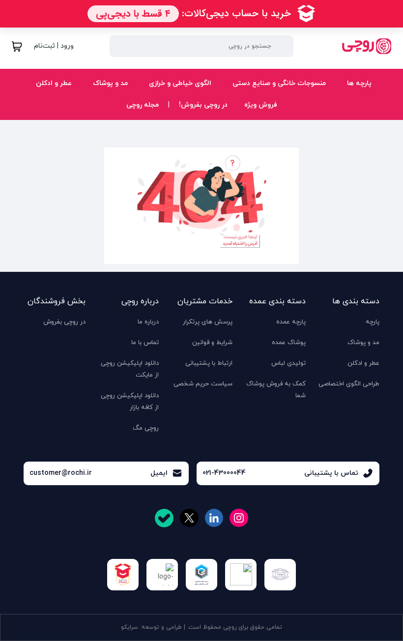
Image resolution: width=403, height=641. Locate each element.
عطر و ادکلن (53, 83)
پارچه (372, 322)
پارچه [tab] (355, 117)
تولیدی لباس (288, 363)
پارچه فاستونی (236, 113)
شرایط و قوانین (212, 342)
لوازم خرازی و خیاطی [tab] (333, 117)
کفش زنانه (43, 113)
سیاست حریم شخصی (202, 383)
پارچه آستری (286, 113)
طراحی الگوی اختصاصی (348, 383)
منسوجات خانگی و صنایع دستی (278, 83)
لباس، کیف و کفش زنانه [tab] (327, 117)
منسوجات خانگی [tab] (339, 117)
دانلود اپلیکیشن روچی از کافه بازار (130, 401)
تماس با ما (145, 342)
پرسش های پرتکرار (207, 322)
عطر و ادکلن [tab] (345, 117)
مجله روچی (142, 105)
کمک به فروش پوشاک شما (276, 389)
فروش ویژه (260, 105)
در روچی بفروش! (203, 105)
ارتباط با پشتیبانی (208, 363)
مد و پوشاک (109, 83)
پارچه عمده (291, 322)
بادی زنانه (115, 113)
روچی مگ (146, 428)
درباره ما (148, 322)
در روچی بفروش (64, 322)
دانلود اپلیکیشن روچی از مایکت (130, 369)
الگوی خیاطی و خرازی (179, 83)
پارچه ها (358, 83)
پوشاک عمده (289, 342)
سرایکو (129, 627)
